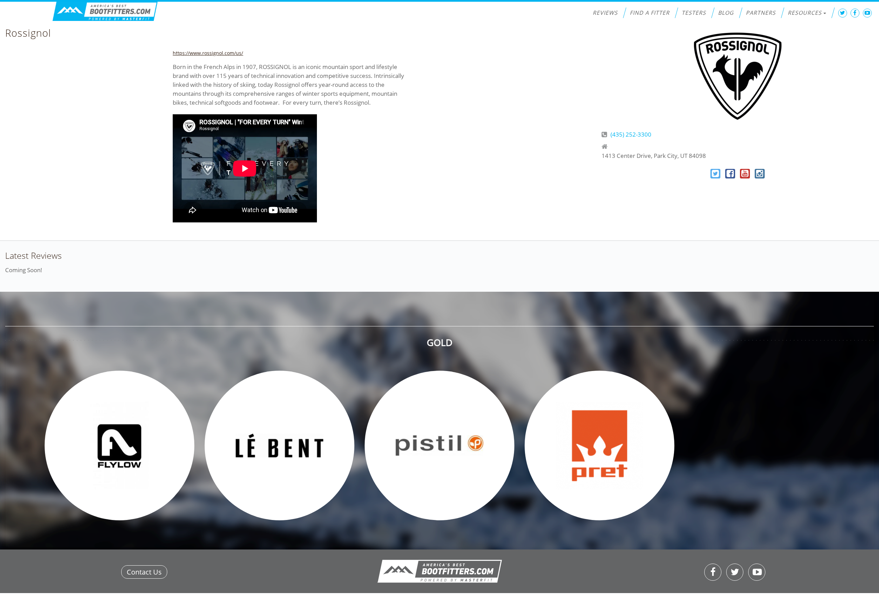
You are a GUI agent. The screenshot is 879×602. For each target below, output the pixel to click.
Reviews (605, 12)
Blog (726, 12)
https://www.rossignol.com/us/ (208, 53)
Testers (694, 12)
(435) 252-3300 (630, 134)
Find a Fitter (650, 12)
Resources (805, 12)
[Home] (105, 11)
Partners (761, 12)
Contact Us (144, 572)
